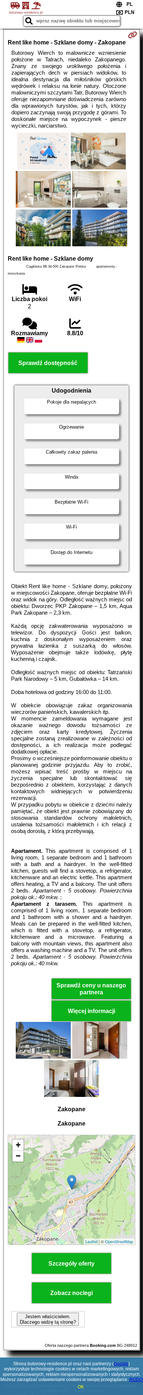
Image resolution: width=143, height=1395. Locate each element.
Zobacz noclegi (71, 1293)
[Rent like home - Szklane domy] (43, 152)
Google (121, 1363)
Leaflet (91, 1241)
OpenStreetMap (119, 1241)
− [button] (18, 1155)
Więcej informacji (91, 1011)
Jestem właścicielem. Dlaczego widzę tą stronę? (48, 1319)
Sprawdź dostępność (47, 363)
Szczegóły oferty (71, 1263)
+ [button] (18, 1144)
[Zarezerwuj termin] (132, 35)
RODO (136, 1379)
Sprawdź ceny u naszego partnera (91, 988)
